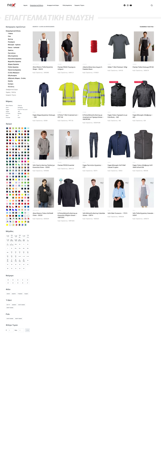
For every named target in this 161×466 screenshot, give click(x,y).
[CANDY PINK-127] (10, 146)
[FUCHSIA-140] (25, 161)
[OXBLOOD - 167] (28, 198)
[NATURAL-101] (19, 188)
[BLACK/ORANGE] (22, 134)
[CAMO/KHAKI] (25, 143)
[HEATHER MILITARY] (22, 170)
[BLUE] (19, 137)
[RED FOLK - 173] (25, 204)
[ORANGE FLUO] (19, 198)
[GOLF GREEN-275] (7, 164)
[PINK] (25, 201)
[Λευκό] (10, 225)
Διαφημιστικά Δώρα (12, 89)
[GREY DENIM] (28, 164)
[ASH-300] (13, 131)
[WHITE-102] (7, 219)
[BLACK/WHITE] (10, 137)
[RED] (22, 204)
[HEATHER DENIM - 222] (7, 170)
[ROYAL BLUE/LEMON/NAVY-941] (7, 210)
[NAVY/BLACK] (28, 188)
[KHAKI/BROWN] (13, 179)
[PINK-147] (7, 204)
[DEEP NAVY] (25, 155)
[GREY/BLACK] (19, 167)
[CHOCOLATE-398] (16, 149)
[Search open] (152, 5)
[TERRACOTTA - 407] (13, 216)
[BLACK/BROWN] (13, 134)
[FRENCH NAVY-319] (13, 161)
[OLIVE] (13, 198)
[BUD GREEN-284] (28, 140)
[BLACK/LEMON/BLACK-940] (19, 134)
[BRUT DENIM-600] (25, 140)
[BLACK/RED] (25, 134)
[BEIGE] (22, 131)
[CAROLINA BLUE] (13, 146)
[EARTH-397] (13, 158)
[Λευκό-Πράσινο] (25, 225)
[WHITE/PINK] (25, 219)
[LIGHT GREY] (22, 179)
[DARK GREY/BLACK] (16, 152)
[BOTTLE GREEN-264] (28, 137)
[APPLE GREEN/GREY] (19, 128)
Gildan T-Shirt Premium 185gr (117, 67)
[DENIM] (28, 155)
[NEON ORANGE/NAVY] (16, 194)
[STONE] (28, 213)
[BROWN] (19, 140)
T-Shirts (10, 33)
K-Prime (59, 112)
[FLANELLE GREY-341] (22, 158)
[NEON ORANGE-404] (13, 194)
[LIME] (22, 182)
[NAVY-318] (25, 188)
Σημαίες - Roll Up (11, 92)
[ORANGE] (16, 198)
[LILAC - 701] (19, 182)
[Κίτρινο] (7, 225)
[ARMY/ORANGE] (10, 131)
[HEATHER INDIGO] (16, 170)
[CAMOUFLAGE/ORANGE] (7, 146)
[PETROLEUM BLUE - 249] (22, 201)
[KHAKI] (28, 176)
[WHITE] (25, 216)
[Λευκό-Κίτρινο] (13, 225)
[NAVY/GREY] (10, 191)
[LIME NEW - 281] (25, 182)
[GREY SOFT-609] (16, 167)
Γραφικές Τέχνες (11, 95)
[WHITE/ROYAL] (7, 222)
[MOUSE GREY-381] (28, 185)
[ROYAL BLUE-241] (28, 207)
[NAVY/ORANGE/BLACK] (16, 191)
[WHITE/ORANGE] (22, 219)
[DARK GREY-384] (13, 152)
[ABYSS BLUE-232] (7, 128)
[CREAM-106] (22, 149)
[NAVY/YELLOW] (28, 191)
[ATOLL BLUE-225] (19, 131)
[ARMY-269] (7, 131)
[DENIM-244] (7, 158)
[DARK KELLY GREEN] (25, 152)
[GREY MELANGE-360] (10, 167)
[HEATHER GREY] (13, 170)
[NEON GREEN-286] (10, 194)
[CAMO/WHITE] (28, 143)
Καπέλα (10, 81)
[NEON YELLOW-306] (22, 194)
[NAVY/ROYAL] (22, 191)
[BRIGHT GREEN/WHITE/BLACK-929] (7, 140)
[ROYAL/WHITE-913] (16, 210)
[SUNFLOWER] (7, 216)
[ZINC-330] (28, 222)
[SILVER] (25, 210)
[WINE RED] (16, 222)
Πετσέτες (11, 86)
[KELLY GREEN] (22, 176)
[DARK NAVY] (7, 155)
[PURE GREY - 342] (16, 204)
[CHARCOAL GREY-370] (22, 146)
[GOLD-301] (28, 161)
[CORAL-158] (19, 149)
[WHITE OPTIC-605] (28, 216)
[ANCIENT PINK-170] (10, 128)
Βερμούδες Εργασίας (14, 61)
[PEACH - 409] (13, 201)
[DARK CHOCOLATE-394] (7, 152)
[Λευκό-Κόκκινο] (16, 225)
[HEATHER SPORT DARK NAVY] (19, 173)
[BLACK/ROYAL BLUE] (28, 134)
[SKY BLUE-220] (10, 213)
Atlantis (85, 64)
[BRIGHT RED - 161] (10, 140)
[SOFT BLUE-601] (19, 213)
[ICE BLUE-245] (10, 176)
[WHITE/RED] (28, 219)
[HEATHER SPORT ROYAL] (22, 173)
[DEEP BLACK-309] (16, 155)
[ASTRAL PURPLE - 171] (16, 131)
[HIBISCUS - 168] (25, 173)
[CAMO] (22, 143)
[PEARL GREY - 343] (16, 201)
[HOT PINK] (7, 176)
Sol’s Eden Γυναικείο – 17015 (117, 213)
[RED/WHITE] (10, 207)
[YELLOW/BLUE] (25, 222)
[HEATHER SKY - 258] (16, 173)
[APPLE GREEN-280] (16, 128)
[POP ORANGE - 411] (13, 204)
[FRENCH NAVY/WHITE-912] (16, 161)
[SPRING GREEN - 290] (22, 213)
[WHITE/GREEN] (16, 219)
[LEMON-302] (16, 179)
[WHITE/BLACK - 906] (13, 219)
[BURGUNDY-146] (10, 143)
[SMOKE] (16, 213)
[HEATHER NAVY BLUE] (25, 170)
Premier (59, 64)
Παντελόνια (11, 53)
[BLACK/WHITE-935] (13, 137)
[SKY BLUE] (28, 210)
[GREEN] (10, 164)
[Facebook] (125, 5)
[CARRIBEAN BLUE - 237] (16, 146)
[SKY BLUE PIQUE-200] (7, 213)
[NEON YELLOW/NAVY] (25, 194)
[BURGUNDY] (7, 143)
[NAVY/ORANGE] (13, 191)
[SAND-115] (22, 210)
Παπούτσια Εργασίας (14, 70)
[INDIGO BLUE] (13, 176)
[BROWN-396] (22, 140)
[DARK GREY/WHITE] (19, 152)
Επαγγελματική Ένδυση (13, 31)
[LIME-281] (28, 182)
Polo (9, 36)
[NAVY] (22, 188)
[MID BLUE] (19, 185)
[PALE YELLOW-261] (10, 201)
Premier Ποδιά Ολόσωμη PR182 (143, 67)
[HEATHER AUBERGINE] (28, 167)
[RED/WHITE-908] (13, 207)
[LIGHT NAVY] (28, 179)
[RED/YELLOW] (19, 207)
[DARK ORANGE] (10, 155)
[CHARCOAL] (19, 146)
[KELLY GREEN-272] (25, 176)
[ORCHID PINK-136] (25, 198)
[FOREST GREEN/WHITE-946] (7, 161)
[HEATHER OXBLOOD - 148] (28, 170)
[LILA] (16, 182)
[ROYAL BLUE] (25, 207)
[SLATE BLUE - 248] (13, 213)
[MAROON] (10, 185)
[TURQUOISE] (19, 216)
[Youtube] (131, 5)
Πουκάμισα (11, 42)
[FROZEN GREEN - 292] (19, 161)
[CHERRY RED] (7, 149)
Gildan (109, 64)
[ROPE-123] (22, 207)
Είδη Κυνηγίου (12, 75)
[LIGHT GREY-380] (25, 179)
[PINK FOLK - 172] (28, 201)
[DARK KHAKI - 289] (28, 152)
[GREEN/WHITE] (19, 164)
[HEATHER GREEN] (10, 170)
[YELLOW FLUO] (22, 222)
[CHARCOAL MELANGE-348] (25, 146)
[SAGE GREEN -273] (19, 210)
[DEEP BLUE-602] (19, 155)
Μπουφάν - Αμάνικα (14, 45)
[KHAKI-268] (7, 179)
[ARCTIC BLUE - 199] (28, 128)
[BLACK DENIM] (7, 134)
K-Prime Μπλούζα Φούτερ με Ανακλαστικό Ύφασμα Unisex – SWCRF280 (93, 117)
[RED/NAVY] (7, 207)
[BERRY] (25, 131)
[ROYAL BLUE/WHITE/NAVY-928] (10, 210)
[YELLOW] (19, 222)
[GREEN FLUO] (16, 164)
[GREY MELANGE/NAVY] (13, 167)
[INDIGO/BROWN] (19, 176)
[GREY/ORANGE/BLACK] (25, 167)
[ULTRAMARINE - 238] (22, 216)
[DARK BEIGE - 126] (25, 149)
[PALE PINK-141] (7, 201)
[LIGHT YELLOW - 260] (13, 182)
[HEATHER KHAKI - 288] (19, 170)
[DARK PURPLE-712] (13, 155)
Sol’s (34, 162)
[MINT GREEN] (22, 185)
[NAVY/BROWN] (7, 191)
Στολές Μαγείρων (13, 72)
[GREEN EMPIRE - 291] (13, 164)
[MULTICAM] (7, 188)
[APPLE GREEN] (13, 128)
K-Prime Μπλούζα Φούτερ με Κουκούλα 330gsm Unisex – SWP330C (67, 215)
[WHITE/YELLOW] (13, 222)
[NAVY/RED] (19, 191)
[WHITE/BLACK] (10, 219)
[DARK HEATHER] (22, 152)
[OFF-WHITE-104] (10, 198)
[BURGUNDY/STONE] (13, 143)
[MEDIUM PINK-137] (16, 185)
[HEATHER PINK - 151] (7, 173)
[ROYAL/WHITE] (13, 210)
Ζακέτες (10, 50)
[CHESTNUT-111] (10, 149)
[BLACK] (28, 131)
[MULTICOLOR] (10, 188)
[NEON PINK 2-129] (19, 194)
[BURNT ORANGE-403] (19, 143)
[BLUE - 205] (22, 137)
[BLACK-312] (10, 134)
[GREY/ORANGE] (22, 167)
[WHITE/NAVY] (19, 219)
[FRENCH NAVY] (10, 161)
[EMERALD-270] (16, 158)
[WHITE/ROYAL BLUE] (10, 222)
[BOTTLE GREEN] (25, 137)
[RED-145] (28, 204)
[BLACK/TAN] (7, 137)
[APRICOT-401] (22, 128)
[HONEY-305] (28, 173)
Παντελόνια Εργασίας (14, 58)
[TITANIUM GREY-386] (16, 216)
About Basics (36, 64)
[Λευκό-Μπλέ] (22, 225)
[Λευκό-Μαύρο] (19, 225)
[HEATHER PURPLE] (10, 173)
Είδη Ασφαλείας (13, 56)
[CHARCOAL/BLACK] (28, 146)
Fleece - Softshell (13, 47)
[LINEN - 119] (7, 185)
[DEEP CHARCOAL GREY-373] (22, 155)
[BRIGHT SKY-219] (13, 140)
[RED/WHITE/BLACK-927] (16, 207)
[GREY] (22, 164)
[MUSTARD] (13, 188)
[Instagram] (128, 5)
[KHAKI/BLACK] (10, 179)
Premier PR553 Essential (66, 165)
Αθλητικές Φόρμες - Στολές (17, 78)
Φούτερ (10, 39)
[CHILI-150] (13, 149)
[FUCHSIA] (22, 161)
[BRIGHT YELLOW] (16, 140)
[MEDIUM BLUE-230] (13, 185)
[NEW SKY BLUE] (28, 194)
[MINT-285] (25, 185)
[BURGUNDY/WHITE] (16, 143)
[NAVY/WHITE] (25, 191)
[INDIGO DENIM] (16, 176)
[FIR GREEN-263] (19, 158)
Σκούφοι (10, 84)
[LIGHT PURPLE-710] (10, 182)
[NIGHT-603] (7, 198)
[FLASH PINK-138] (25, 158)
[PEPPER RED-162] (19, 201)
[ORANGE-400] (22, 198)
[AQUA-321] (25, 128)
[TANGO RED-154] (10, 216)
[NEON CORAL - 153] (7, 194)
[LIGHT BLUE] (19, 179)
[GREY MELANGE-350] (7, 167)
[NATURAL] (16, 188)
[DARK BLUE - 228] (28, 149)
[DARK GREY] (10, 152)
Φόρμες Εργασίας (13, 64)
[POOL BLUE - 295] (10, 204)
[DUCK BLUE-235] (10, 158)
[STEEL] (25, 213)
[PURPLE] (19, 204)
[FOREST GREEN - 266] (28, 158)
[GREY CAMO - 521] (25, 164)
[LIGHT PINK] (7, 182)
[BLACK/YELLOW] (16, 137)
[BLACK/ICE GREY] (16, 134)
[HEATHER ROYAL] (13, 173)
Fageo (34, 112)
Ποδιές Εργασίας (13, 67)
